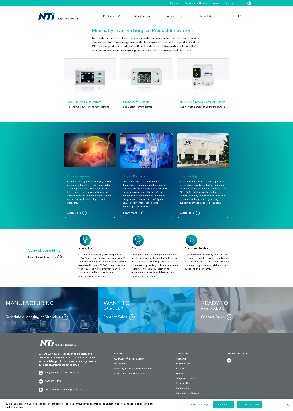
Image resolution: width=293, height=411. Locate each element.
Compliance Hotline (186, 378)
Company (171, 16)
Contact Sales (115, 317)
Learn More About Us (42, 257)
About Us (181, 358)
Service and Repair (196, 3)
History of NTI (183, 363)
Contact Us (205, 16)
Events (228, 3)
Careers (174, 3)
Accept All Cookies (249, 404)
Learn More (74, 213)
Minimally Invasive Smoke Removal (132, 368)
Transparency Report (187, 393)
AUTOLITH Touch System (129, 358)
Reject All (223, 404)
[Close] (287, 404)
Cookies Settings (198, 404)
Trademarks (182, 388)
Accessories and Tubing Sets (130, 373)
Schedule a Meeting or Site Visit (33, 317)
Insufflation (120, 363)
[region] (146, 405)
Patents (180, 368)
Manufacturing (142, 16)
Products (108, 16)
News (215, 3)
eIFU (239, 16)
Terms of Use (183, 383)
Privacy (179, 373)
